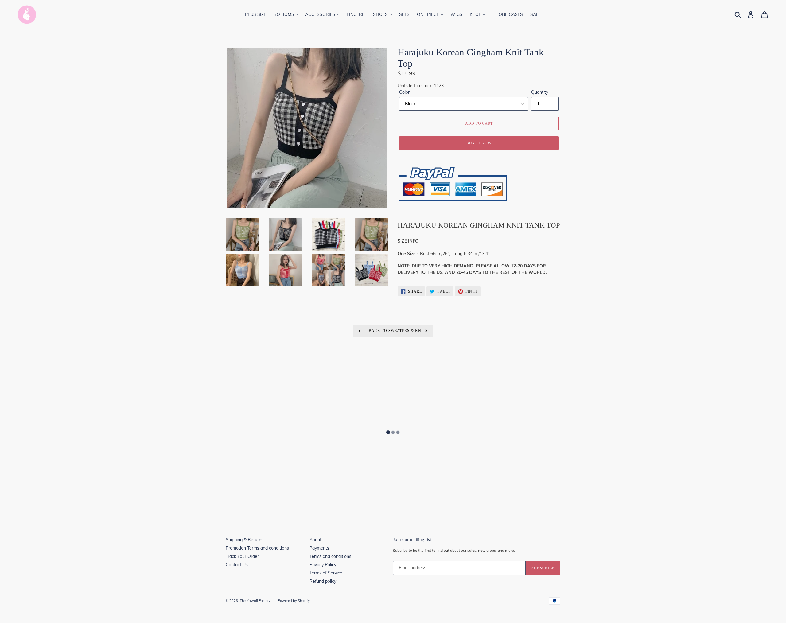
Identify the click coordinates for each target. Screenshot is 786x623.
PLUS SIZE (255, 14)
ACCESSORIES (321, 14)
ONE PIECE (428, 14)
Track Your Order (242, 556)
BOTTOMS (284, 14)
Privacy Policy (322, 564)
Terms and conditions (330, 556)
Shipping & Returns (244, 540)
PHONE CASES (507, 14)
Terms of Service (325, 573)
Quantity (539, 92)
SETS (404, 14)
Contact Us (237, 564)
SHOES (381, 14)
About (315, 540)
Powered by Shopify (294, 600)
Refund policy (322, 581)
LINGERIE (356, 14)
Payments (319, 548)
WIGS (456, 14)
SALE (535, 14)
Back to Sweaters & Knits (398, 331)
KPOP (476, 14)
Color (404, 92)
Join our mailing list (412, 539)
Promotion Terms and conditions (257, 548)
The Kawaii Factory (255, 600)
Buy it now (479, 143)
